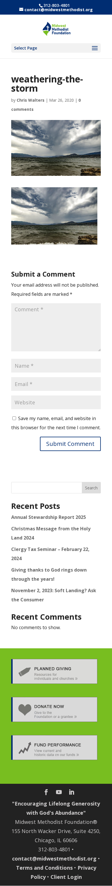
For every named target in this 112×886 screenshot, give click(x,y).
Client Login (66, 876)
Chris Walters (31, 100)
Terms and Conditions (44, 867)
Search (91, 488)
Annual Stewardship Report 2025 (48, 517)
